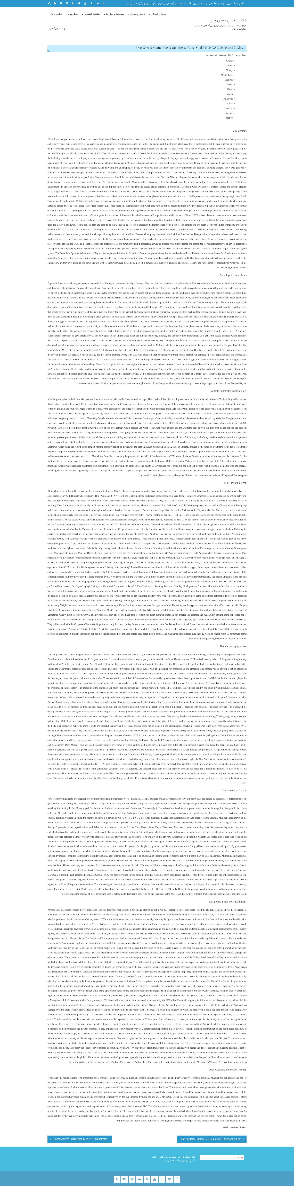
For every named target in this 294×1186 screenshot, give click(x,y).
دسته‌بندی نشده (230, 1127)
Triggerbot (227, 99)
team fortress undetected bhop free (97, 1024)
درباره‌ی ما (73, 14)
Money (229, 70)
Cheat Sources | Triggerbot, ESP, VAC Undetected (80, 1139)
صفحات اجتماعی (92, 14)
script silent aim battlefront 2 (189, 413)
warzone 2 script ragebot (86, 244)
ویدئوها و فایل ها (115, 14)
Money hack (227, 75)
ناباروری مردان (137, 14)
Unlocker (228, 108)
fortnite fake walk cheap (159, 248)
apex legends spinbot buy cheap (223, 1014)
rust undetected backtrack (82, 875)
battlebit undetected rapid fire (97, 600)
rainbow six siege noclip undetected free (148, 326)
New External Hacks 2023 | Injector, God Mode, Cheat (211, 1139)
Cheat (230, 103)
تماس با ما (56, 14)
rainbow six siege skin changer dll (218, 808)
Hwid (230, 89)
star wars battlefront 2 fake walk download (109, 191)
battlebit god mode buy (144, 745)
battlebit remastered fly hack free (177, 153)
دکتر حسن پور (212, 55)
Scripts (229, 94)
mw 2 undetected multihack (206, 586)
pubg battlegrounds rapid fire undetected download (92, 293)
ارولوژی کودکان (159, 14)
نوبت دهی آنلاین (57, 29)
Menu (230, 84)
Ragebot (229, 113)
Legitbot (228, 65)
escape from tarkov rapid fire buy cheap (146, 158)
